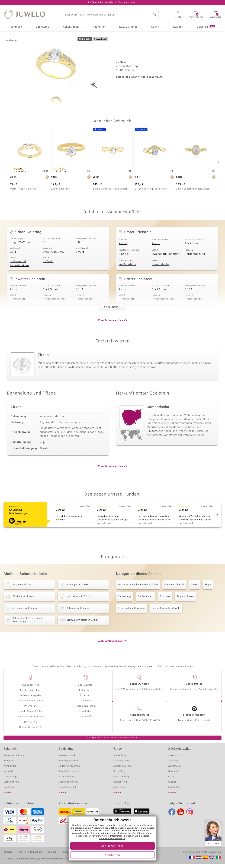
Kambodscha (160, 264)
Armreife (9, 771)
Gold (13, 252)
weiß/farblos (127, 264)
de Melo (48, 261)
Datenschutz (35, 852)
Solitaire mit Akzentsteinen (19, 263)
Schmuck (16, 27)
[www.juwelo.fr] (192, 857)
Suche (155, 14)
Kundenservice (30, 685)
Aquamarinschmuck (70, 766)
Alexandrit (174, 755)
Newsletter (85, 711)
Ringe (208, 584)
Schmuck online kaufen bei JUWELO (138, 584)
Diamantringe (11, 782)
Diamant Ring (121, 776)
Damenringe (124, 596)
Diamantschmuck (68, 782)
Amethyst (173, 760)
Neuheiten (98, 27)
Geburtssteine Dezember (131, 608)
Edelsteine (42, 27)
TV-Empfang (31, 706)
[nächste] (218, 162)
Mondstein (174, 787)
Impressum (68, 852)
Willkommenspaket (31, 695)
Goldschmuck (145, 596)
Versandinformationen (31, 716)
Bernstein (173, 771)
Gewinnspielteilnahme (30, 700)
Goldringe (164, 596)
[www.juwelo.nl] (198, 857)
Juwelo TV (205, 27)
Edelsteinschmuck (174, 584)
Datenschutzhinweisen (111, 838)
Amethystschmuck (69, 760)
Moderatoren (85, 690)
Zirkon (123, 243)
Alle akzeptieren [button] (112, 846)
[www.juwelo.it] (218, 857)
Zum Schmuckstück (110, 320)
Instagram (189, 811)
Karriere (8, 852)
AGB (20, 852)
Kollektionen (71, 27)
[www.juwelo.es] (205, 857)
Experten (85, 695)
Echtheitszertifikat (30, 690)
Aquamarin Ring (122, 766)
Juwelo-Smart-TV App (30, 711)
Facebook (171, 811)
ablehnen (122, 833)
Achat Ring (119, 755)
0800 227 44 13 (151, 720)
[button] (178, 14)
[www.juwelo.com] (211, 857)
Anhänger (9, 760)
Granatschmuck (68, 787)
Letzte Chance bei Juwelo (166, 608)
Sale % (155, 27)
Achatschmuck (67, 755)
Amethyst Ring (121, 760)
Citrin (171, 776)
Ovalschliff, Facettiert (166, 254)
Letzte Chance (128, 27)
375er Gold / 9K (53, 252)
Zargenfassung (195, 254)
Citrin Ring (119, 771)
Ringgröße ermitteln (30, 727)
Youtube (180, 811)
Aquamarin (174, 766)
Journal (83, 716)
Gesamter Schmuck (15, 755)
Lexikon (178, 27)
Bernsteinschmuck (69, 771)
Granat (172, 782)
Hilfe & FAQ (30, 722)
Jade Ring (119, 787)
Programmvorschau (85, 706)
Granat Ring (120, 782)
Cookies (51, 852)
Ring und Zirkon (185, 596)
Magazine (85, 700)
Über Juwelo (85, 685)
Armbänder (10, 766)
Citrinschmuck (67, 776)
